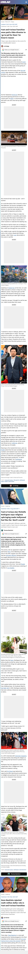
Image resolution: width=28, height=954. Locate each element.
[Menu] (26, 2)
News (12, 22)
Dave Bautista (12, 935)
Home (2, 22)
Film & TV (7, 22)
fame (11, 660)
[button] (26, 50)
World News (11, 481)
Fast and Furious (9, 480)
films (9, 551)
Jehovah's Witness (11, 555)
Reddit (3, 450)
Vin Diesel (10, 771)
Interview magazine (20, 756)
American (14, 95)
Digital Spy (11, 288)
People (23, 564)
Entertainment (22, 869)
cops (15, 235)
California (14, 443)
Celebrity (7, 506)
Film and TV (16, 480)
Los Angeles (10, 568)
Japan (11, 98)
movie (24, 62)
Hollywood (19, 459)
